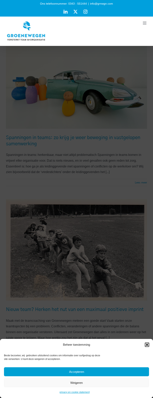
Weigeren (76, 382)
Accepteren (76, 371)
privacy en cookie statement (75, 392)
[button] (147, 345)
